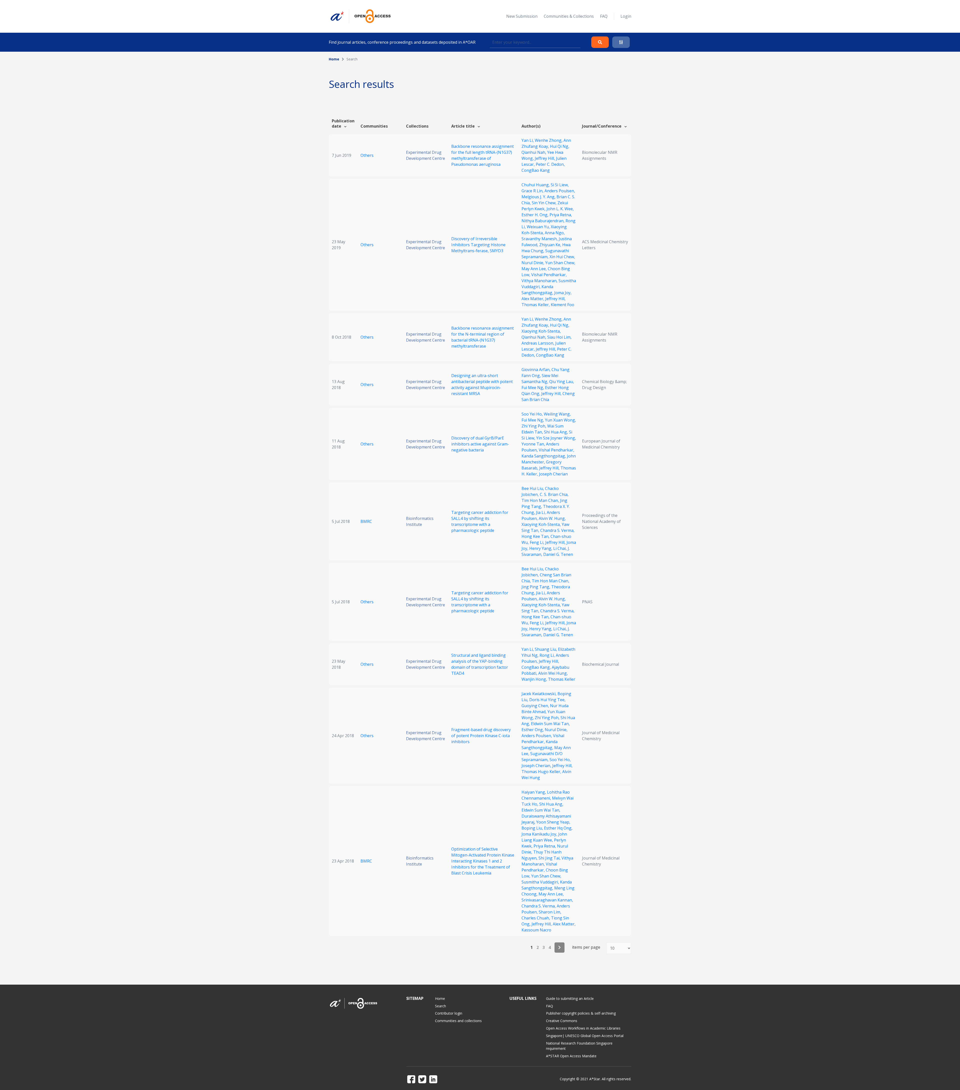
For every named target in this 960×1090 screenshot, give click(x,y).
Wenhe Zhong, (549, 140)
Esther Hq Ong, (558, 828)
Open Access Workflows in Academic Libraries (583, 1028)
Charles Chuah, (536, 918)
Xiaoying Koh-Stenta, (541, 331)
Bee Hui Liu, (533, 488)
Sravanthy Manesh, (540, 238)
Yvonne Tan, (534, 444)
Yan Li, (528, 140)
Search (440, 1006)
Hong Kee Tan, (536, 536)
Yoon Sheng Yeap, (553, 822)
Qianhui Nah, (534, 152)
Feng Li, (537, 542)
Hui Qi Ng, (559, 146)
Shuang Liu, (546, 649)
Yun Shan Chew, (560, 262)
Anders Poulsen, (559, 191)
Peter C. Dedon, (550, 164)
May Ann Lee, (535, 268)
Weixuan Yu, (539, 226)
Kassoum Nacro (536, 930)
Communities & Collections (569, 16)
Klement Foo (562, 304)
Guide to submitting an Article (570, 998)
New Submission (522, 16)
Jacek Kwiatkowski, (540, 693)
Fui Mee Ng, (533, 387)
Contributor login (448, 1013)
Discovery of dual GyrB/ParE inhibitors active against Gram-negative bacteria (480, 444)
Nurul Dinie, (533, 262)
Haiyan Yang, (534, 792)
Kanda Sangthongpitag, (544, 456)
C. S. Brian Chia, (554, 494)
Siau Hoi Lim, (559, 337)
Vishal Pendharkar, (549, 274)
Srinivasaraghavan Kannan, (547, 900)
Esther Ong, (533, 729)
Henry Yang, (541, 548)
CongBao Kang (536, 170)
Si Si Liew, (560, 185)
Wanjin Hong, (535, 679)
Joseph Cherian (553, 474)
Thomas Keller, (536, 304)
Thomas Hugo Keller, (542, 771)
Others (367, 155)
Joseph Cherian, (537, 765)
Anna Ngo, (555, 232)
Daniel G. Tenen (558, 554)
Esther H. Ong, (536, 215)
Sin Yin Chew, (545, 203)
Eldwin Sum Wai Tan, (550, 723)
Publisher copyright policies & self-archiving (581, 1013)
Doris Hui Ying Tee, (547, 699)
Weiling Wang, (557, 414)
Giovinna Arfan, (537, 369)
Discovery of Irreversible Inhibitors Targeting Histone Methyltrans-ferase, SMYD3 (478, 244)
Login (625, 16)
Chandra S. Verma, (557, 530)
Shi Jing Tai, (550, 858)
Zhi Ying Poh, (534, 426)
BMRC (366, 521)
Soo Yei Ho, (533, 414)
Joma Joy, (563, 292)
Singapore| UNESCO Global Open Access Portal (585, 1035)
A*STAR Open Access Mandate (571, 1056)
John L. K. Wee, (560, 209)
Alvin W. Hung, (552, 518)
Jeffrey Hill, (545, 158)
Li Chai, (560, 548)
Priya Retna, (561, 215)
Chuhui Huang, (536, 185)
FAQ (604, 16)
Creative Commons (561, 1020)
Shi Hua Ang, (556, 432)
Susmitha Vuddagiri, (541, 882)
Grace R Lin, (533, 191)
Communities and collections (458, 1020)
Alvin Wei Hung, (553, 673)
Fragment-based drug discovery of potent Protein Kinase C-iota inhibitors (481, 735)
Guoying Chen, (536, 705)
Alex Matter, (533, 298)
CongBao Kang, (537, 667)
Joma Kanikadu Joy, (540, 834)
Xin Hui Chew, (562, 256)
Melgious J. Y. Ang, (539, 197)
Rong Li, (548, 655)
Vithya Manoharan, (540, 280)
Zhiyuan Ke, (550, 244)
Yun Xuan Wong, (560, 420)
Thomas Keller (561, 679)
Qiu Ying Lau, (561, 381)
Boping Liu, (533, 828)
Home (334, 59)
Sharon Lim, (550, 912)
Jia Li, (541, 512)
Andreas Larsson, (538, 343)
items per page (586, 947)
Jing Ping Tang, (536, 587)
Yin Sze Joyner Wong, (556, 438)
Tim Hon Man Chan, (541, 500)
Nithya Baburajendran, (544, 220)
